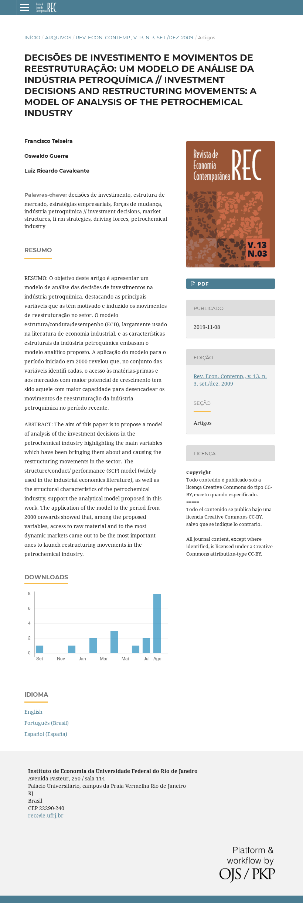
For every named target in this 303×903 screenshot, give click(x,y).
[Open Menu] (24, 7)
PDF (202, 284)
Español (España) (45, 733)
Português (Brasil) (46, 722)
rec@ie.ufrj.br (46, 815)
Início (32, 37)
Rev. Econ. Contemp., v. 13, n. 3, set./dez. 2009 (134, 37)
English (33, 711)
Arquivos (58, 37)
